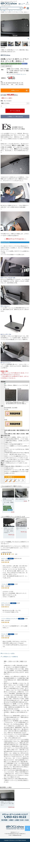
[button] (1, 500)
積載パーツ (5, 10)
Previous (2, 25)
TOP (1, 10)
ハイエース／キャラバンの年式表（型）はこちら (16, 74)
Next (27, 25)
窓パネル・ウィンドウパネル (15, 10)
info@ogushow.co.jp (16, 835)
